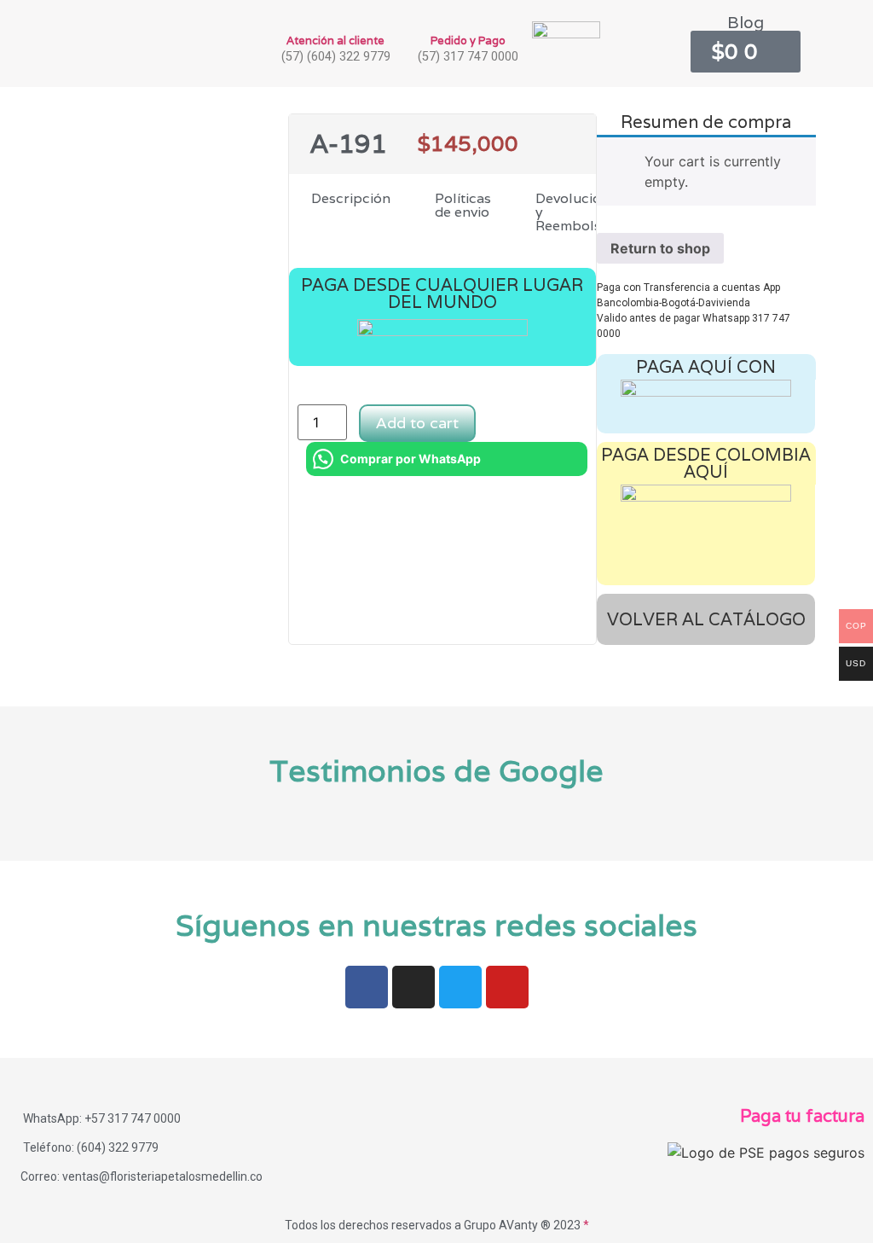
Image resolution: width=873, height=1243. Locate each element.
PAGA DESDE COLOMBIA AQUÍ (706, 463)
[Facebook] (366, 987)
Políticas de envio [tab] (463, 205)
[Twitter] (460, 987)
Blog (745, 22)
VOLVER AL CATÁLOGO (706, 619)
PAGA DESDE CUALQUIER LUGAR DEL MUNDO (442, 293)
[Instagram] (413, 987)
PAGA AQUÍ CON (706, 367)
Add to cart (417, 423)
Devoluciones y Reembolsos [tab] (579, 212)
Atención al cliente (335, 40)
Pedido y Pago (468, 40)
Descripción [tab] (350, 198)
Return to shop (660, 248)
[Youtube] (507, 987)
